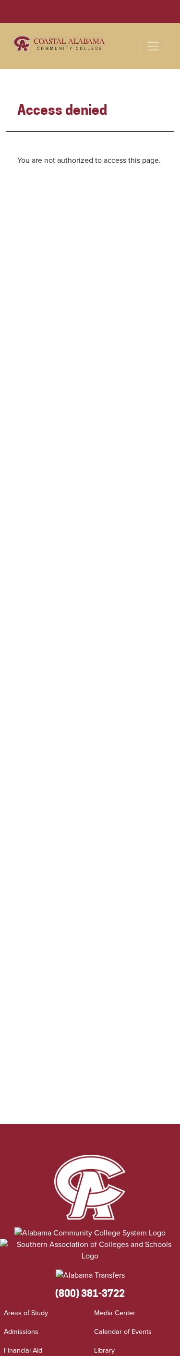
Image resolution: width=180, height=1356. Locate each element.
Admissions (21, 1331)
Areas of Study (26, 1312)
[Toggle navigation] (153, 46)
